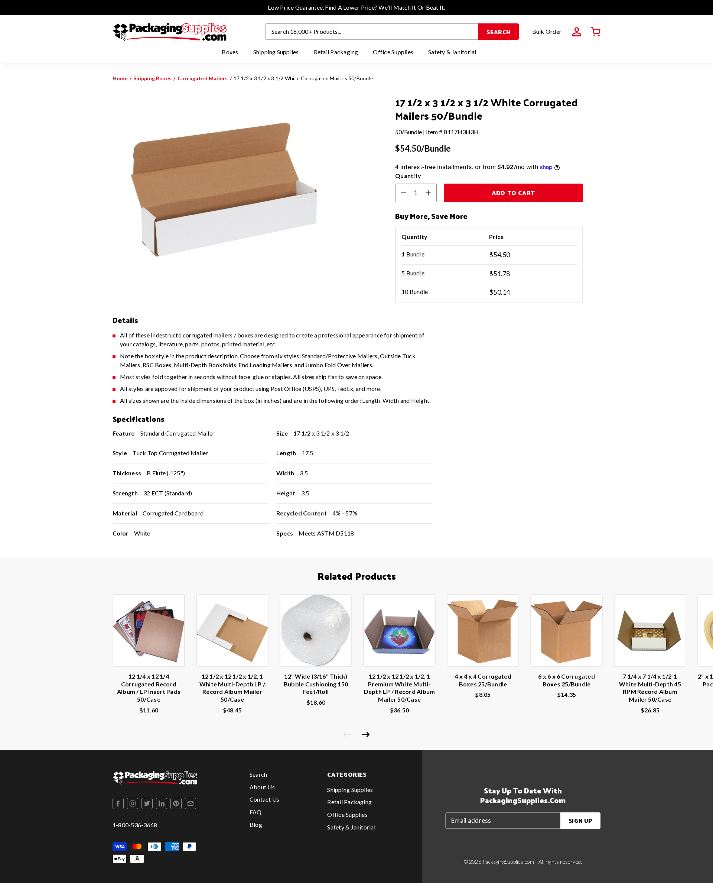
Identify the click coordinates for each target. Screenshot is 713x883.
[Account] (576, 32)
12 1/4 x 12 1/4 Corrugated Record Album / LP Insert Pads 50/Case (148, 688)
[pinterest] (176, 803)
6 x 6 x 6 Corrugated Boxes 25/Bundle (566, 680)
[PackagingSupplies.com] (170, 31)
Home (120, 78)
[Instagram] (132, 803)
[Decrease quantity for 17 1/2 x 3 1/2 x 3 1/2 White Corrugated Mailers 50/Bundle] (400, 193)
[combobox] (372, 31)
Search (498, 32)
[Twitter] (147, 803)
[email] (190, 803)
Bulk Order (546, 31)
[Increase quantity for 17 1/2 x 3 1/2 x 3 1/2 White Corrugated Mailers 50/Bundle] (431, 193)
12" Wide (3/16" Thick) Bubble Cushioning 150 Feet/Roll (316, 684)
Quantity (408, 175)
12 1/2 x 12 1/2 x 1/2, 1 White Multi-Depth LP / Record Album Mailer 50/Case (232, 688)
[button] (595, 32)
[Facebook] (118, 803)
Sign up (580, 820)
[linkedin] (161, 803)
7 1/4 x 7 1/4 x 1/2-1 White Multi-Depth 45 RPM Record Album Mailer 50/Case (650, 688)
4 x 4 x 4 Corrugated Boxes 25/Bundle (483, 680)
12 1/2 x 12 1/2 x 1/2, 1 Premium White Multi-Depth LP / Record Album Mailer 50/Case (399, 688)
